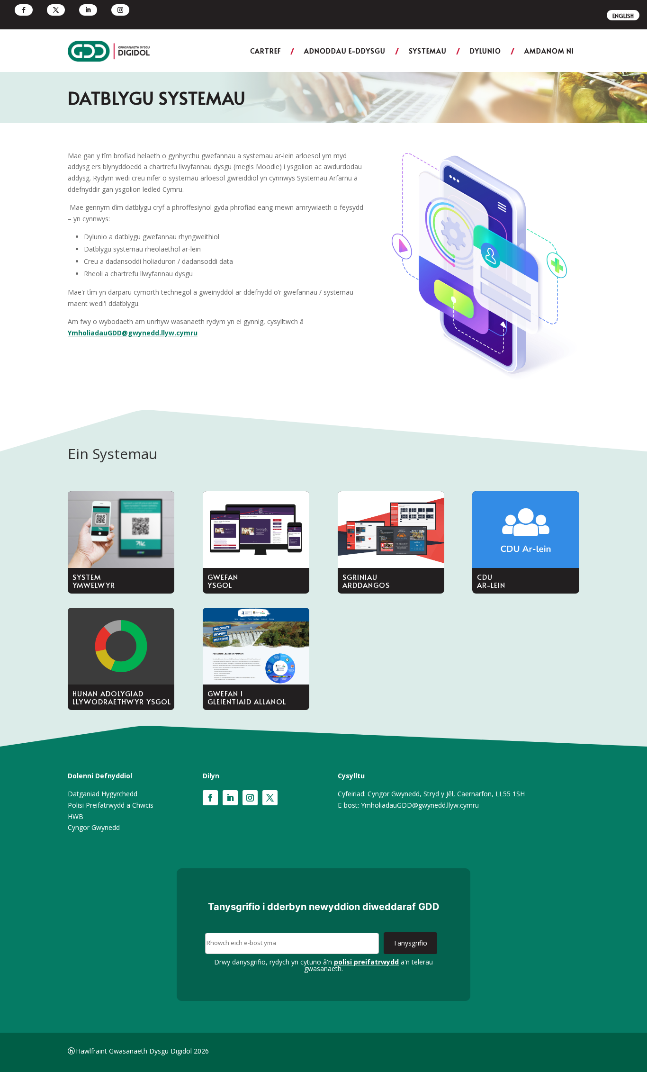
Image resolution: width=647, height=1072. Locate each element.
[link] (24, 10)
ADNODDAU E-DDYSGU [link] (345, 50)
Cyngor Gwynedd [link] (94, 827)
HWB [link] (75, 816)
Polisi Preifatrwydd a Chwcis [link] (110, 805)
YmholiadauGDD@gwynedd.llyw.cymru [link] (133, 332)
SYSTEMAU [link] (428, 50)
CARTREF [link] (265, 50)
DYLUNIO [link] (485, 50)
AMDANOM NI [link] (549, 50)
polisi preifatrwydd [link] (366, 961)
